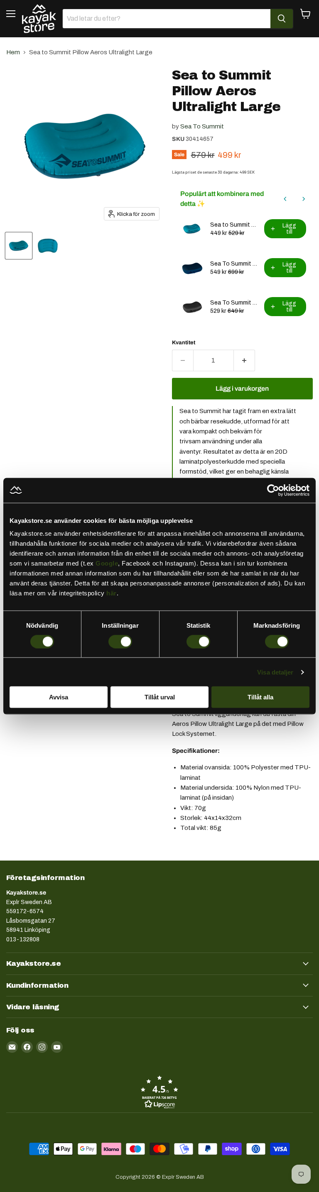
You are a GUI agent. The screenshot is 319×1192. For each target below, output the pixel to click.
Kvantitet (183, 342)
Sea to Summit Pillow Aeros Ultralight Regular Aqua (234, 225)
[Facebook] (27, 1047)
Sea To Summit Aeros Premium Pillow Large (234, 264)
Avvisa (58, 697)
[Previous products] (285, 199)
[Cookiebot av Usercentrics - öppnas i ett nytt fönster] (273, 490)
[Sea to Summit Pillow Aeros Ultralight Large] (18, 245)
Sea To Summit (202, 126)
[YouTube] (57, 1047)
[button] (159, 1091)
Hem (13, 52)
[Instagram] (42, 1047)
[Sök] (281, 18)
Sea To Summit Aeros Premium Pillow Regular (234, 303)
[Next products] (303, 199)
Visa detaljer (275, 671)
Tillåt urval (160, 697)
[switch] (120, 641)
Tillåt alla (260, 697)
